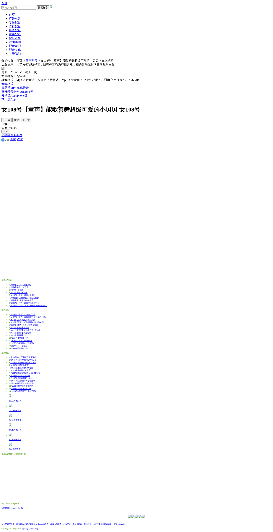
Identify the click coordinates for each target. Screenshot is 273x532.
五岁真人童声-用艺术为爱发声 (22, 320)
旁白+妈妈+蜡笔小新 (19, 348)
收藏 (20, 139)
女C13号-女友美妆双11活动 (21, 368)
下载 (13, 139)
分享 (7, 140)
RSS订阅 (5, 508)
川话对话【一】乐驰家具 (20, 285)
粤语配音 (15, 30)
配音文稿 (15, 49)
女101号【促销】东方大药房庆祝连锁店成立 (28, 306)
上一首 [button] (6, 120)
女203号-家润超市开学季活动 (23, 381)
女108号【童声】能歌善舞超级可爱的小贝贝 (28, 317)
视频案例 (15, 42)
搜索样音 (43, 7)
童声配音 (15, 34)
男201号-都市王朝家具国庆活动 (23, 357)
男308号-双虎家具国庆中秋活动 (23, 362)
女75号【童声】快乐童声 (21, 341)
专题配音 (15, 22)
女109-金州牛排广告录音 (20, 370)
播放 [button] (16, 120)
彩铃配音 (15, 26)
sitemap (13, 508)
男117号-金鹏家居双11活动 (21, 378)
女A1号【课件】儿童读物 (20, 333)
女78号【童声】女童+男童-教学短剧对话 (27, 322)
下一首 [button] (26, 120)
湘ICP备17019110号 (30, 529)
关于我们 (15, 53)
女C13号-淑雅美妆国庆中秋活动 (23, 360)
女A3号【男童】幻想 (18, 335)
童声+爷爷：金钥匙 (19, 346)
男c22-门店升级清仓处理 (21, 389)
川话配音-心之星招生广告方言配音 (24, 298)
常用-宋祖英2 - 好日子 (19, 287)
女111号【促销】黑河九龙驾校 (22, 295)
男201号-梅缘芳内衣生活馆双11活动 (25, 373)
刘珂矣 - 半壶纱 (16, 290)
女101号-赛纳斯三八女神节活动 (24, 391)
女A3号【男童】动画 (19, 338)
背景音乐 (15, 38)
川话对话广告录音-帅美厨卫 (21, 300)
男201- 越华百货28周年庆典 (22, 383)
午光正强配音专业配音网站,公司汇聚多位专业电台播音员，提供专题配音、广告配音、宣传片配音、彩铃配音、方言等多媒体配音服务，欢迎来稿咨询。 (63, 524)
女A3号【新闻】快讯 (18, 293)
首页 (12, 14)
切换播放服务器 (11, 135)
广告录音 (15, 18)
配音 (4, 3)
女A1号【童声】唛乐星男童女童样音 (25, 330)
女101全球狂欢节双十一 (20, 376)
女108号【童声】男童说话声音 (22, 314)
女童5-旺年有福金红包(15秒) (22, 343)
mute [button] (5, 131)
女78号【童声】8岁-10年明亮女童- (24, 325)
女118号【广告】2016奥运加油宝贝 (24, 303)
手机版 (20, 508)
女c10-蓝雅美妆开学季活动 (22, 386)
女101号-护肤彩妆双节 (19, 365)
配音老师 (15, 45)
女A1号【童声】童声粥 (19, 327)
